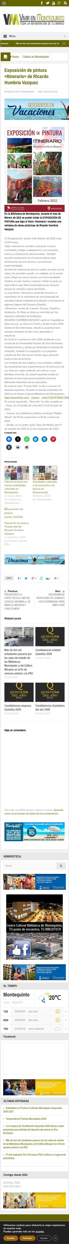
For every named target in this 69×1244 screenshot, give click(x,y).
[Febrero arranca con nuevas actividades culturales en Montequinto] (16, 473)
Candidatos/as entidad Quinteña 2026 (48, 652)
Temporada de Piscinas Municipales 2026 (26, 1119)
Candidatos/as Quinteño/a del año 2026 (50, 707)
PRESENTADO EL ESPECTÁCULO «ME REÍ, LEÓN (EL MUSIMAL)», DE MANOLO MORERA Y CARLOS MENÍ (17, 600)
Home (15, 57)
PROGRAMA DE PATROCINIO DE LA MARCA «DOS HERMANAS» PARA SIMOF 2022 (50, 598)
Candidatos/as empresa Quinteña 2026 (17, 707)
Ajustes (44, 1238)
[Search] (61, 865)
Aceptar (11, 1238)
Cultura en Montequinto (36, 57)
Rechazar (27, 1238)
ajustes (40, 1231)
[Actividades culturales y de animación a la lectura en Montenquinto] (45, 473)
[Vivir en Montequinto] (34, 19)
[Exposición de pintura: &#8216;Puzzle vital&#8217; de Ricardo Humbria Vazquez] (16, 514)
